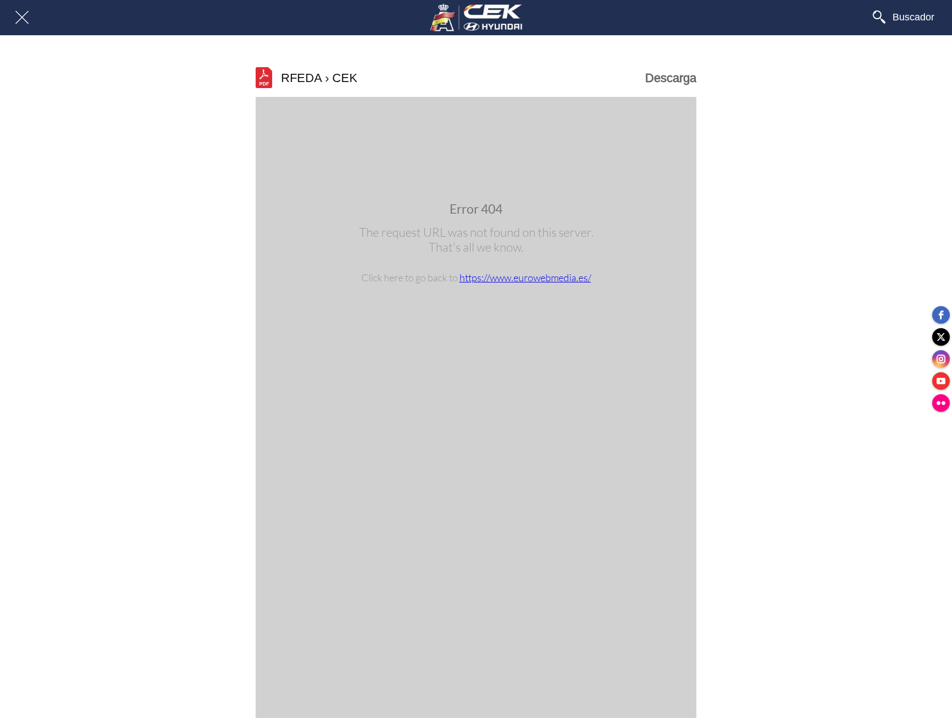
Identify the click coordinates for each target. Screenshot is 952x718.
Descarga (670, 78)
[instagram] (941, 359)
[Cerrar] (22, 17)
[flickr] (941, 403)
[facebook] (941, 315)
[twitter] (941, 337)
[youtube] (941, 381)
